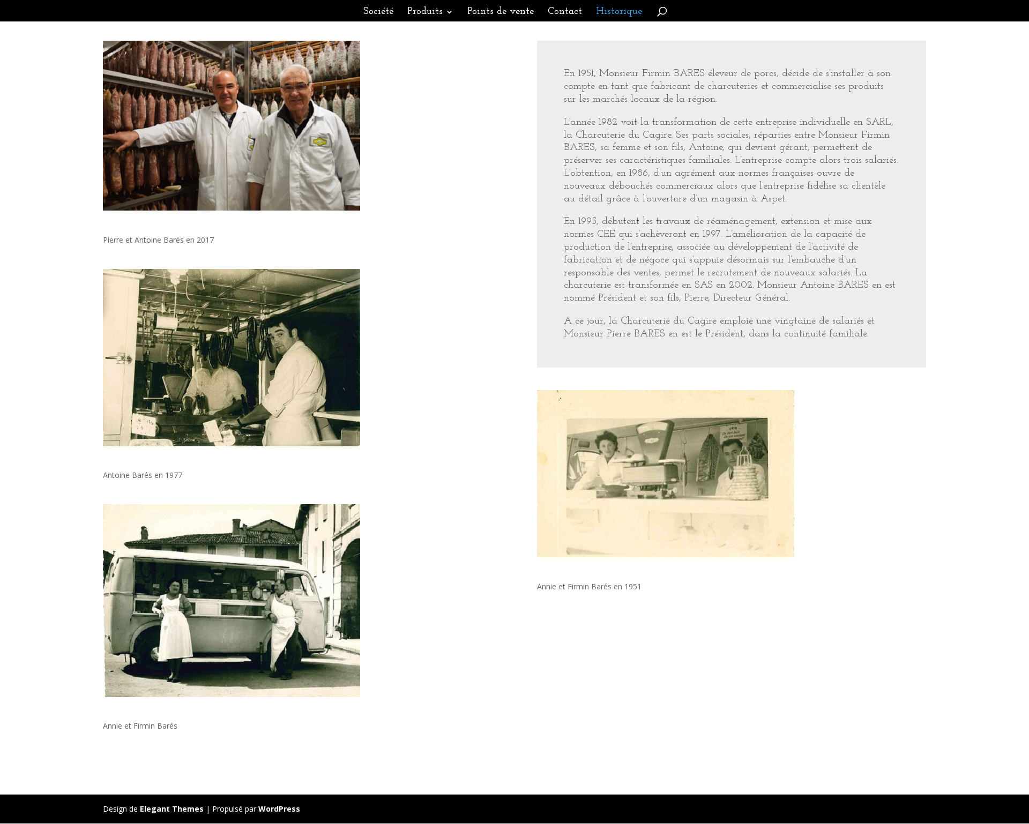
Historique (619, 12)
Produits (425, 12)
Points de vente (500, 12)
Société (378, 12)
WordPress (279, 809)
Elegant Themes (172, 809)
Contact (565, 12)
